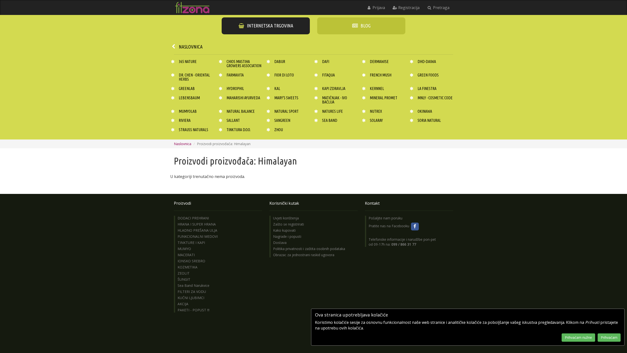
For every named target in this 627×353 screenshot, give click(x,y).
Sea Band (329, 120)
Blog (365, 25)
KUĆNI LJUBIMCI (191, 297)
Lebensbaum (189, 98)
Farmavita (235, 75)
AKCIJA (183, 304)
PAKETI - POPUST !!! (193, 310)
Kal (277, 88)
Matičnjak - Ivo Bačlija (334, 100)
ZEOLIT (184, 273)
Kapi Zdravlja (333, 88)
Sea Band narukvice (193, 285)
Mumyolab (188, 111)
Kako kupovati (284, 230)
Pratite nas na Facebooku (389, 226)
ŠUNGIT (184, 279)
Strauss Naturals (193, 129)
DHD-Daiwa (427, 61)
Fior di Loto (284, 75)
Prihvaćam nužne (578, 337)
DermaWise (379, 61)
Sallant (233, 120)
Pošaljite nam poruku (385, 218)
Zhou (278, 129)
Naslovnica (191, 47)
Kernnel (377, 88)
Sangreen (282, 120)
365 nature (188, 61)
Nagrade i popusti (287, 236)
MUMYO (184, 248)
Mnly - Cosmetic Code (435, 98)
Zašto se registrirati (288, 224)
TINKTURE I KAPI (191, 242)
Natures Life (332, 111)
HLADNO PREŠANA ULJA (197, 230)
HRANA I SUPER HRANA (197, 224)
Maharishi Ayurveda (243, 98)
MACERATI (186, 254)
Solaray (376, 120)
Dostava (280, 242)
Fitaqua (328, 75)
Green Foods (428, 75)
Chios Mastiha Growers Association (244, 63)
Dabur (279, 61)
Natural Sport (286, 111)
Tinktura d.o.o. (239, 129)
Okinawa (425, 111)
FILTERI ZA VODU (192, 291)
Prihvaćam (609, 337)
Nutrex (376, 111)
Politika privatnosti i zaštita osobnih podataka (309, 248)
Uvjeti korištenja (286, 218)
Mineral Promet (383, 98)
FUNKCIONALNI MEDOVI (198, 236)
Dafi (325, 61)
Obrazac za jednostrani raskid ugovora (303, 254)
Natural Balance (241, 111)
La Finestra (427, 88)
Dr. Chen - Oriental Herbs (194, 77)
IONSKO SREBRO (191, 261)
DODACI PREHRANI (193, 218)
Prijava (378, 7)
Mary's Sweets (286, 98)
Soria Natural (429, 120)
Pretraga (440, 7)
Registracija (408, 7)
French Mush (380, 75)
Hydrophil (235, 88)
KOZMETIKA (187, 267)
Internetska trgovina (269, 25)
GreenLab (187, 88)
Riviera (185, 120)
